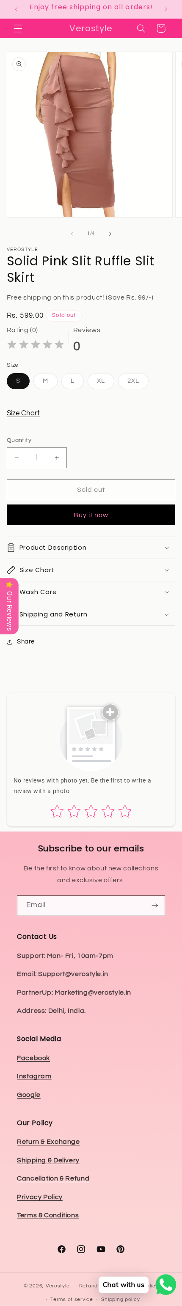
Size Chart (23, 413)
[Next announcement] (166, 9)
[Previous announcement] (16, 9)
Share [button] (26, 641)
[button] (18, 28)
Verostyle (58, 1286)
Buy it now (91, 515)
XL (105, 383)
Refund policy (97, 1286)
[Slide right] (110, 233)
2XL (138, 383)
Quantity (19, 440)
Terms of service (71, 1299)
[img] (35, 346)
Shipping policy (120, 1299)
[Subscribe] (155, 905)
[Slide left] (72, 233)
